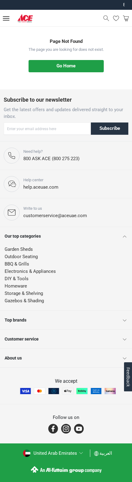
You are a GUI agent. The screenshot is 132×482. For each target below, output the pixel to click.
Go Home (66, 66)
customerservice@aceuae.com (55, 215)
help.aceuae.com (40, 187)
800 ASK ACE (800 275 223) (51, 158)
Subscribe (109, 128)
